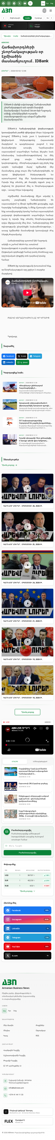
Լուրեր (27, 18)
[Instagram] (9, 3)
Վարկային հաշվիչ (11, 1050)
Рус (47, 3)
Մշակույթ (38, 18)
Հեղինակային (15, 18)
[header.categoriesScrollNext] (51, 18)
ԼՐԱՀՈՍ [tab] (15, 761)
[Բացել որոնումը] (30, 3)
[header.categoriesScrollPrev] (4, 18)
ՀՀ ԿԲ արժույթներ (11, 1065)
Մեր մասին (8, 1025)
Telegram (36, 356)
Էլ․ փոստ (24, 362)
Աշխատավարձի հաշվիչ (14, 1055)
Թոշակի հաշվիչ (10, 1060)
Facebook (10, 356)
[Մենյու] (50, 10)
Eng (52, 3)
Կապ (5, 1035)
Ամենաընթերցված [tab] (40, 761)
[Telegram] (14, 3)
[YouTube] (25, 3)
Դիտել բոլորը (26, 891)
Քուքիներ (40, 1025)
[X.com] (19, 3)
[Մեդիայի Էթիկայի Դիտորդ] (44, 10)
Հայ (43, 3)
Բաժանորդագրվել (27, 852)
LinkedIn (9, 362)
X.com (23, 356)
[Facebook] (3, 3)
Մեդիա (6, 1030)
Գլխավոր (7, 36)
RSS (37, 1035)
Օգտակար (41, 1030)
